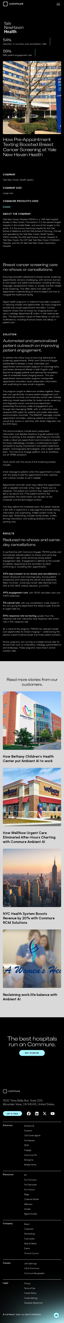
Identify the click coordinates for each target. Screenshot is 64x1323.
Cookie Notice (30, 1293)
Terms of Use (29, 1288)
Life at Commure (31, 1268)
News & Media (30, 1243)
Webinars (28, 1204)
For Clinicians (30, 1180)
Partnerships (29, 1234)
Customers (28, 1229)
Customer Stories (31, 1199)
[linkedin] (36, 1113)
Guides (27, 1209)
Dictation (28, 1130)
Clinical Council (31, 1253)
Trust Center (29, 1239)
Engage (6, 206)
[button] (58, 4)
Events (27, 1248)
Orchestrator (29, 1140)
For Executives (30, 1184)
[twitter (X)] (44, 1113)
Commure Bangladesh (34, 1273)
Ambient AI (29, 1126)
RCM (26, 1145)
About (27, 1224)
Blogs (26, 1194)
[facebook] (28, 1113)
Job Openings (30, 1263)
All (25, 1175)
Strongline (28, 1160)
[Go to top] (56, 1315)
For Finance (29, 1189)
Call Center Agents (32, 1135)
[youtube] (52, 1113)
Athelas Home (30, 1164)
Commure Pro (30, 1155)
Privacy (27, 1283)
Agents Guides (30, 1214)
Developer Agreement (33, 1303)
